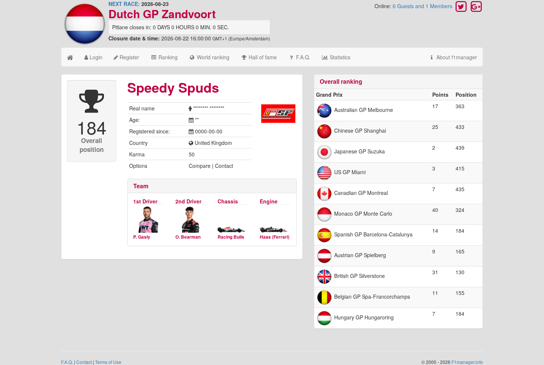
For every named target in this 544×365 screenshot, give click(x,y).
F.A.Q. (302, 57)
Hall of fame (262, 57)
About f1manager (456, 57)
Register (128, 57)
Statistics (339, 57)
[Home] (70, 57)
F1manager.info (467, 362)
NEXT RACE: (124, 3)
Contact (84, 362)
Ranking (167, 57)
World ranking (212, 57)
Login (95, 57)
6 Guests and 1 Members (423, 6)
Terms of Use (108, 362)
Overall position (92, 145)
